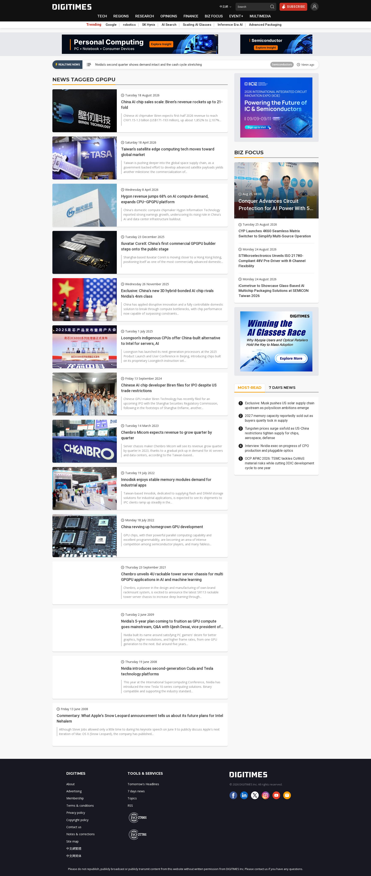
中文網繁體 (73, 848)
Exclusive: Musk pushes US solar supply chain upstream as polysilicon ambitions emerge (279, 405)
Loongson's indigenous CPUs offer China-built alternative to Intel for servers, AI (170, 341)
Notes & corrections (80, 834)
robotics (129, 25)
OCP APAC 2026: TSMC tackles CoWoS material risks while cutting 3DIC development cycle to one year (279, 463)
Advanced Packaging (265, 25)
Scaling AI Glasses (197, 25)
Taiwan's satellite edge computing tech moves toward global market (167, 152)
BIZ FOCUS (214, 16)
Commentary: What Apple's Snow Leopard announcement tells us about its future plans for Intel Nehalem (140, 718)
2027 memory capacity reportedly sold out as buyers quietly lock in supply (279, 418)
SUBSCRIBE (296, 6)
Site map (72, 841)
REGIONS (121, 16)
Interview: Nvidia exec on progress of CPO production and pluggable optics (277, 448)
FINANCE (191, 16)
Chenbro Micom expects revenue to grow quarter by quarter (166, 435)
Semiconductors (282, 64)
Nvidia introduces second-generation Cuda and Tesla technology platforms (167, 671)
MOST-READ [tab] (250, 387)
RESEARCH (144, 16)
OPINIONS (168, 16)
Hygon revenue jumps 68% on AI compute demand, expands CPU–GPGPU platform (164, 199)
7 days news (136, 791)
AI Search (169, 25)
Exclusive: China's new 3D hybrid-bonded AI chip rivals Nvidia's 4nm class (167, 293)
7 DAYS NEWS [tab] (282, 387)
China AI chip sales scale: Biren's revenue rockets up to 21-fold (172, 104)
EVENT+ (236, 16)
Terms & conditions (80, 805)
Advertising (74, 791)
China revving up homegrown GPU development (162, 526)
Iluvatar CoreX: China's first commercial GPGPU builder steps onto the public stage (168, 246)
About (70, 784)
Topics (132, 798)
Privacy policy (75, 813)
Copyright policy (77, 820)
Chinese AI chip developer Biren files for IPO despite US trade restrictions (169, 388)
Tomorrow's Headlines (143, 784)
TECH (102, 16)
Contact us (73, 827)
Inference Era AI (230, 25)
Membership (75, 798)
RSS (130, 805)
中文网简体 (73, 856)
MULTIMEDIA (260, 16)
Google (111, 25)
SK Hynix (148, 25)
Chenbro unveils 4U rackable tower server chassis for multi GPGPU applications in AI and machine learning (172, 577)
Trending (93, 25)
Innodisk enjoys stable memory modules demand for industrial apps (166, 482)
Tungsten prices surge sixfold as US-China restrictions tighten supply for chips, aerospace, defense (277, 433)
